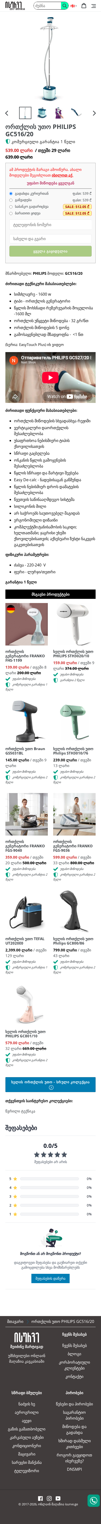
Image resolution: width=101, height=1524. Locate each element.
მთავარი (15, 1321)
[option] (25, 113)
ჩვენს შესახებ (74, 1345)
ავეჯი (26, 1420)
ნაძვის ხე (26, 1404)
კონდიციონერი (26, 1445)
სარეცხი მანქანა (27, 1462)
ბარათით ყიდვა (27, 213)
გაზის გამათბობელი (26, 1429)
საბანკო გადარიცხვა (31, 206)
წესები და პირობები (74, 1404)
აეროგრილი (26, 1412)
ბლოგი (74, 1354)
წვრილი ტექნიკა (20, 1111)
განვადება (23, 200)
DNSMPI (74, 1469)
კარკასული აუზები (27, 1437)
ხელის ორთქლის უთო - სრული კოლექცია (50, 1082)
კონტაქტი (74, 1376)
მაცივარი (26, 1454)
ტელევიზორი (26, 1470)
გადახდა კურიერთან (31, 193)
